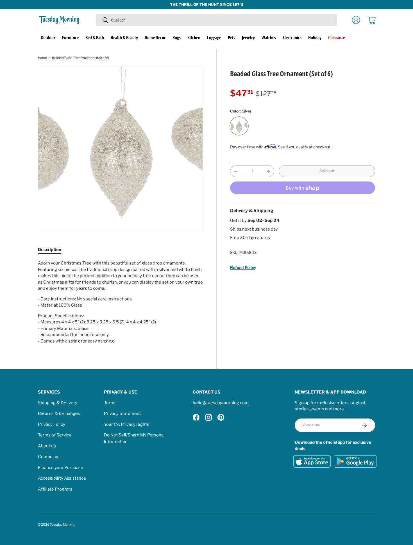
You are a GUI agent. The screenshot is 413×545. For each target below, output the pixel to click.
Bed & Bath (94, 38)
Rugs (177, 38)
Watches (269, 38)
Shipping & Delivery (57, 402)
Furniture (70, 38)
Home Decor (155, 38)
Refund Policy (243, 267)
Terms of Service (55, 435)
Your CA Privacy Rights (126, 424)
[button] (372, 20)
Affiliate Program (55, 489)
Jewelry (248, 38)
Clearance (336, 38)
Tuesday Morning (63, 524)
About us (47, 446)
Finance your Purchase (60, 467)
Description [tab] (49, 249)
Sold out (327, 171)
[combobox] (216, 20)
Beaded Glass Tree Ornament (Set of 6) (80, 58)
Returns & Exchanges (59, 413)
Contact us (49, 456)
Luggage (214, 38)
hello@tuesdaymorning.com (221, 402)
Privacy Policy (51, 424)
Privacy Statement (122, 413)
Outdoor (48, 38)
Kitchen (193, 38)
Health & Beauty (124, 38)
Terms (110, 402)
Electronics (292, 38)
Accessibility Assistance (62, 478)
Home (42, 58)
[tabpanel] (120, 302)
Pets (231, 38)
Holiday (314, 38)
